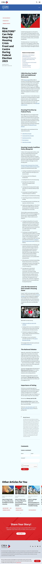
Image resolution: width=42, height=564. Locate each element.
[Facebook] (30, 546)
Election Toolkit (27, 79)
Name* (22, 453)
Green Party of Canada (26, 142)
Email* (32, 453)
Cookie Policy (18, 562)
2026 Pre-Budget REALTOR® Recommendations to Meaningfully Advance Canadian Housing (33, 502)
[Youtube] (37, 546)
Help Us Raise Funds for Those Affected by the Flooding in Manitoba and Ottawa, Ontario (21, 502)
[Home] (4, 2)
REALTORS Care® (5, 508)
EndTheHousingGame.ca (27, 344)
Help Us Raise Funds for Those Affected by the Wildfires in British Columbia (8, 502)
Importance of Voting (26, 67)
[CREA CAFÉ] (5, 7)
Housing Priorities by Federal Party (29, 58)
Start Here (20, 533)
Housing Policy (5, 20)
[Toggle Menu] (39, 7)
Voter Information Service (28, 408)
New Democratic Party (26, 138)
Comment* (23, 458)
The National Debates (26, 65)
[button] (20, 513)
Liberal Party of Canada (26, 133)
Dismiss (37, 560)
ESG (10, 508)
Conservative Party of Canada (28, 135)
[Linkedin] (32, 546)
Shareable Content (6, 23)
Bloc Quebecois (25, 140)
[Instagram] (40, 546)
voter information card (30, 407)
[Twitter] (35, 546)
